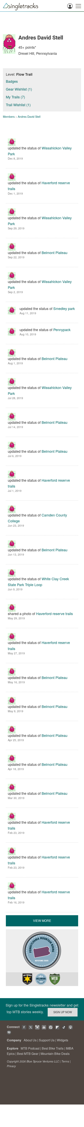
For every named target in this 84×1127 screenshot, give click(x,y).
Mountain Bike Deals (55, 1053)
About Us (30, 1040)
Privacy (11, 1066)
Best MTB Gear (27, 1053)
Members (9, 117)
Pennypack (62, 329)
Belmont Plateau (54, 252)
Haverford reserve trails (54, 613)
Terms (65, 1061)
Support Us (47, 1040)
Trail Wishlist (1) (18, 104)
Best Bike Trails (52, 1048)
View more (42, 920)
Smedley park (64, 308)
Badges (12, 81)
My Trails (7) (15, 96)
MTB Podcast (30, 1048)
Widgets (62, 1040)
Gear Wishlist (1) (19, 89)
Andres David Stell (29, 117)
